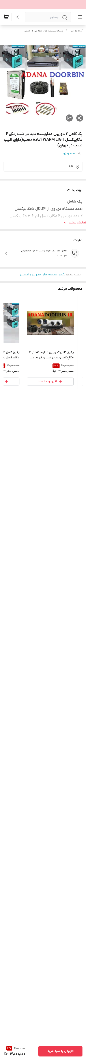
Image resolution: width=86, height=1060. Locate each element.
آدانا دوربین (75, 31)
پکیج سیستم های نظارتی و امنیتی (43, 31)
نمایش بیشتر (77, 223)
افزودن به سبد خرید (60, 1051)
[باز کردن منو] (78, 16)
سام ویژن (68, 153)
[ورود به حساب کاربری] (17, 17)
